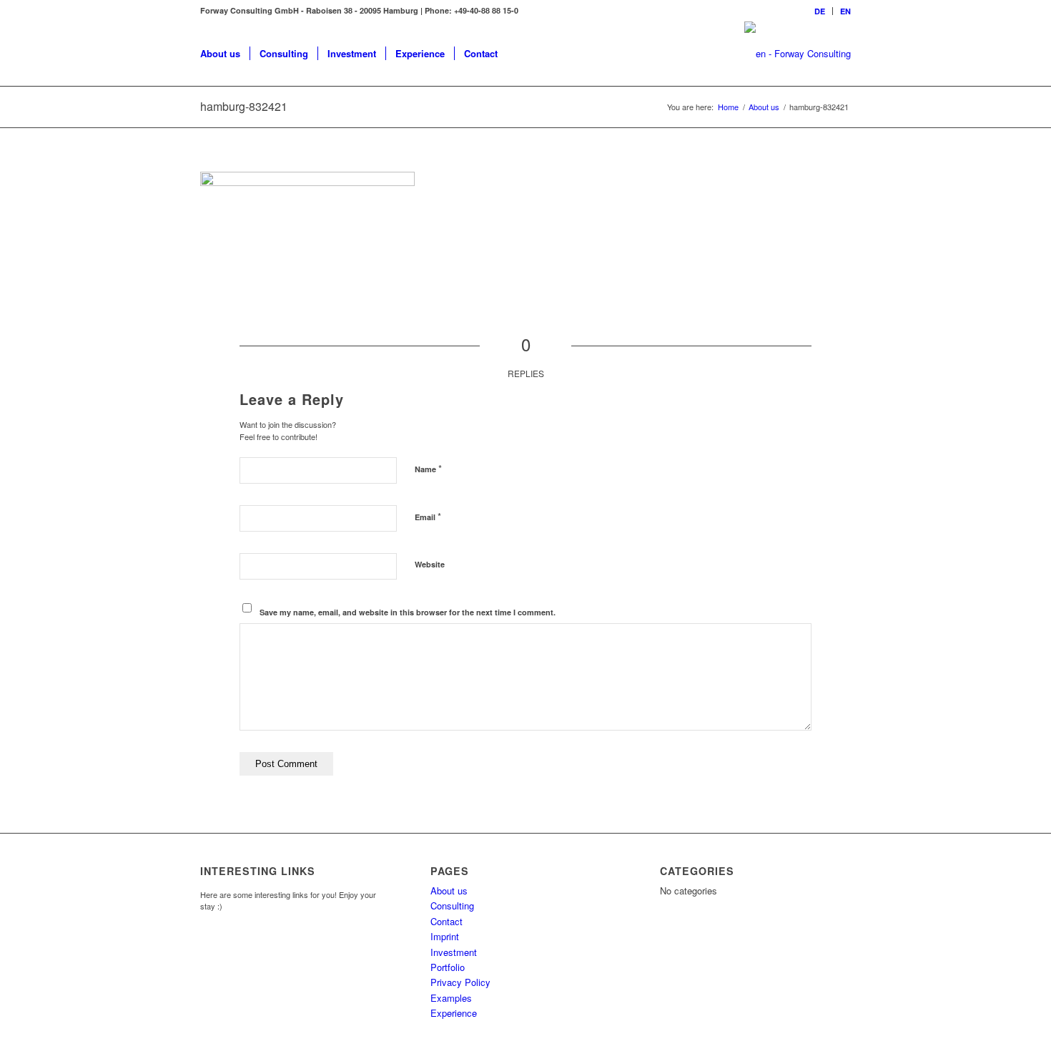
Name (428, 468)
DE (819, 11)
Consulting (452, 905)
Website (430, 564)
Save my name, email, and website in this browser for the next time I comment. (408, 612)
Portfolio (447, 967)
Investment (453, 952)
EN (845, 11)
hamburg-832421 (243, 106)
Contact (446, 921)
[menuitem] (820, 11)
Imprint (444, 936)
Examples (451, 998)
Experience (453, 1013)
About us (449, 890)
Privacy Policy (460, 982)
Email (428, 516)
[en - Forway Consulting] (797, 53)
